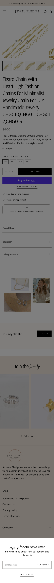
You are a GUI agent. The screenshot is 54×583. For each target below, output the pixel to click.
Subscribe (43, 564)
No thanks (27, 574)
